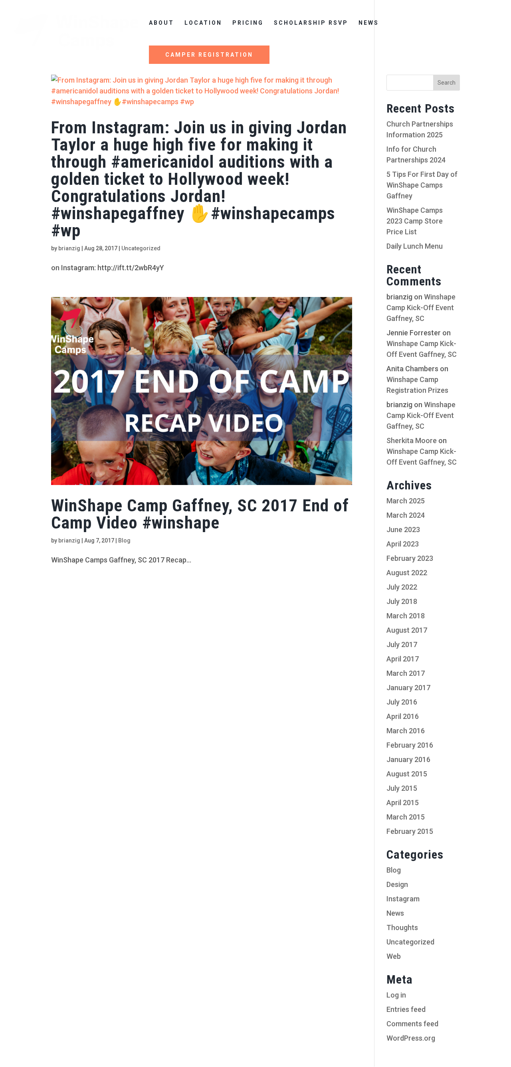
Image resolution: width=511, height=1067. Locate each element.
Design (397, 884)
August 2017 (406, 630)
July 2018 (401, 601)
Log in (396, 995)
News (395, 913)
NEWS (368, 23)
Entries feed (406, 1009)
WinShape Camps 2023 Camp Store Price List (414, 221)
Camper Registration (209, 54)
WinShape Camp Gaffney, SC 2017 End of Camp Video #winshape (200, 514)
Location (203, 23)
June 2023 (403, 529)
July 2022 (401, 587)
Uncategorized (140, 248)
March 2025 (405, 501)
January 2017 (408, 687)
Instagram (403, 899)
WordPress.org (410, 1038)
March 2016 (405, 731)
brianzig (69, 248)
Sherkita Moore (411, 440)
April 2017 (402, 659)
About (161, 23)
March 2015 (405, 817)
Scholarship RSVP (311, 23)
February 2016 (409, 745)
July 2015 (401, 788)
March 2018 (405, 616)
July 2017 (401, 644)
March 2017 (405, 673)
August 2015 (406, 774)
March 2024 (405, 515)
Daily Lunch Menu (414, 246)
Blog (124, 540)
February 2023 (409, 558)
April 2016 (402, 716)
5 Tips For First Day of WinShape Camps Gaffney (422, 185)
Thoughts (402, 927)
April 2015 (402, 802)
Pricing (247, 23)
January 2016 (408, 759)
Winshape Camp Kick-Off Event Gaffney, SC (421, 308)
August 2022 (406, 572)
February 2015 (409, 831)
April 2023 (402, 544)
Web (393, 956)
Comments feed (412, 1023)
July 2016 (401, 702)
